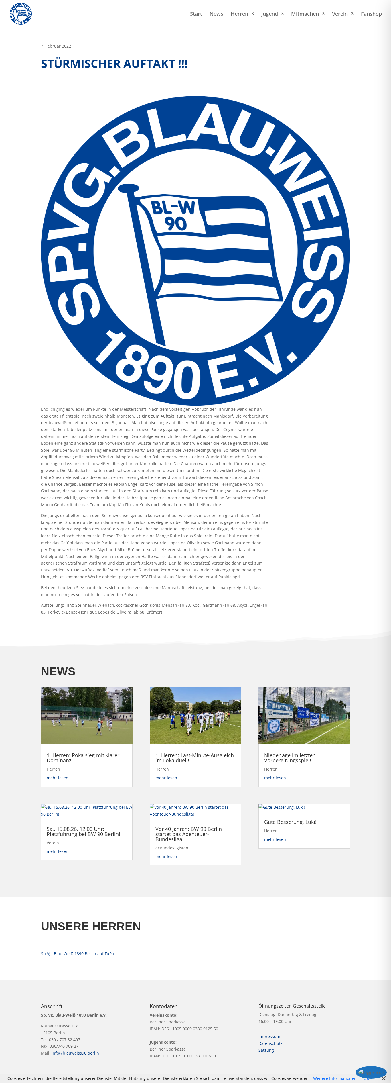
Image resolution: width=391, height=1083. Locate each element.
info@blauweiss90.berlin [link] (75, 1053)
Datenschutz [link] (270, 1043)
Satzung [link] (266, 1050)
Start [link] (196, 14)
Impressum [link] (269, 1036)
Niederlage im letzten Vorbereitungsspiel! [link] (290, 758)
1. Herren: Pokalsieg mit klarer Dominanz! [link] (83, 758)
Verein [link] (340, 14)
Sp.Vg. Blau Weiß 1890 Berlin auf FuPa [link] (77, 953)
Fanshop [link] (371, 14)
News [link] (216, 14)
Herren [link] (239, 14)
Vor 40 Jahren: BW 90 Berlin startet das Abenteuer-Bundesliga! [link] (188, 834)
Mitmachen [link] (305, 14)
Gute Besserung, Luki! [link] (290, 821)
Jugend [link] (269, 14)
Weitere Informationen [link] (335, 1078)
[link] (21, 13)
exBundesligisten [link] (171, 848)
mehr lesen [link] (57, 777)
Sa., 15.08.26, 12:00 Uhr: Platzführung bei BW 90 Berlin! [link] (83, 831)
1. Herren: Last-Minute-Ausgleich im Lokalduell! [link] (194, 758)
